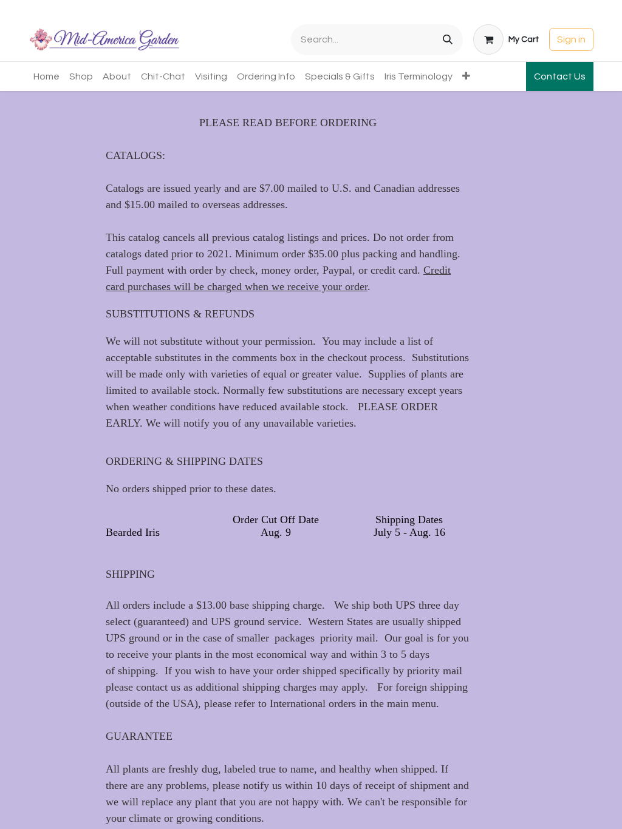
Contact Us (560, 76)
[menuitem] (46, 76)
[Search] (447, 39)
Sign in (571, 39)
